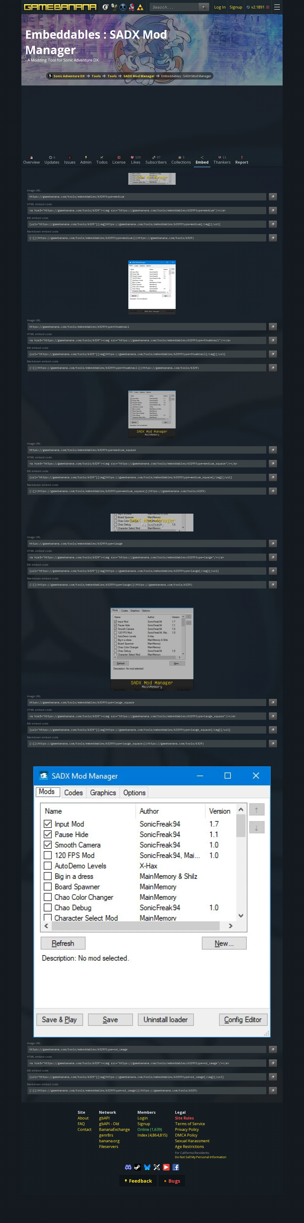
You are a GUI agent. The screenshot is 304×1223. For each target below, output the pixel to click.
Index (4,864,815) (152, 1135)
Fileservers (108, 1146)
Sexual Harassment (192, 1140)
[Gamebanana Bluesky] (147, 1166)
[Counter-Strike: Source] (105, 7)
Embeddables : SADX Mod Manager (186, 76)
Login (143, 1118)
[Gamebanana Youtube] (166, 1166)
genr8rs (106, 1135)
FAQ (81, 1123)
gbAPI (104, 1118)
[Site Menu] (277, 7)
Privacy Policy (187, 1129)
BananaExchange (114, 1129)
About (83, 1118)
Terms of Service (190, 1123)
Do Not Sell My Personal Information (200, 1157)
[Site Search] (203, 7)
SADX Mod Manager (139, 76)
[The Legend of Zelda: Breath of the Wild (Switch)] (140, 7)
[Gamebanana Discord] (128, 1166)
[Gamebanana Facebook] (176, 1166)
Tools (96, 76)
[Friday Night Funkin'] (131, 7)
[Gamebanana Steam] (138, 1166)
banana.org (109, 1140)
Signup (236, 7)
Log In (220, 7)
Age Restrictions (189, 1146)
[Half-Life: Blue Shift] (123, 7)
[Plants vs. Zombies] (114, 7)
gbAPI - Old (109, 1123)
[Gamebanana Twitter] (157, 1166)
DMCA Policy (186, 1135)
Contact (84, 1129)
